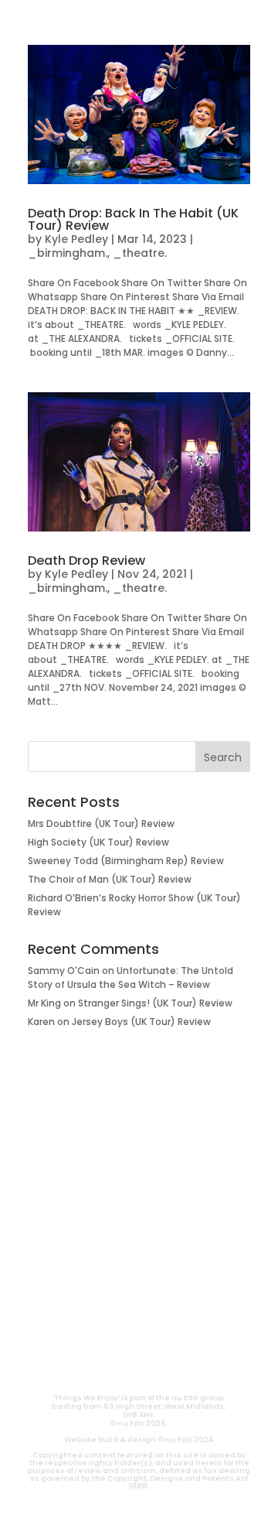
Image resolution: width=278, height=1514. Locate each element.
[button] (28, 20)
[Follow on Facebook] (194, 1331)
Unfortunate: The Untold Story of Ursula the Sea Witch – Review (130, 977)
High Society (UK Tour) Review (98, 842)
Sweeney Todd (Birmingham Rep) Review (126, 860)
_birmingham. (67, 253)
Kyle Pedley (76, 239)
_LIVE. (139, 1254)
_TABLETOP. (139, 1229)
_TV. (139, 1279)
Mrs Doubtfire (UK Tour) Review (101, 823)
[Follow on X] (157, 1331)
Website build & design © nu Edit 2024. (139, 1439)
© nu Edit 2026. (139, 1423)
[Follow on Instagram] (120, 1331)
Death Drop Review (86, 560)
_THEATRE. (139, 1180)
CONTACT (97, 1365)
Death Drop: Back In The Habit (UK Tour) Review (133, 219)
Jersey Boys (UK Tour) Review (141, 1021)
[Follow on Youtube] (83, 1331)
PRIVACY (181, 1365)
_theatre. (140, 253)
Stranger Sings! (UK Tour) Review (155, 1003)
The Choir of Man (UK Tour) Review (110, 879)
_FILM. (139, 1155)
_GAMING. (139, 1204)
